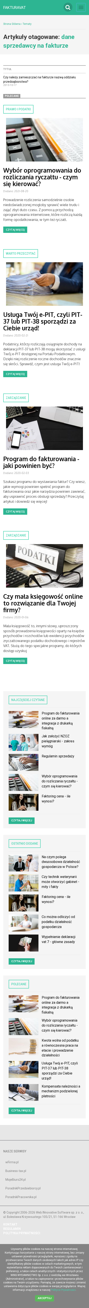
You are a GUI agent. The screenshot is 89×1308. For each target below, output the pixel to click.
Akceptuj (44, 1298)
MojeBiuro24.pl (15, 1179)
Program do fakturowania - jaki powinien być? (41, 462)
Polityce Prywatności (63, 1289)
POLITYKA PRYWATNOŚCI (21, 1233)
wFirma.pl (12, 1162)
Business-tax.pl (15, 1171)
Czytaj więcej (15, 229)
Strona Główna (12, 23)
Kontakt (10, 1224)
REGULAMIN (12, 1229)
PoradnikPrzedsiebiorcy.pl (23, 1188)
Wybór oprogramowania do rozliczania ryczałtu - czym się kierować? (42, 177)
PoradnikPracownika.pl (21, 1197)
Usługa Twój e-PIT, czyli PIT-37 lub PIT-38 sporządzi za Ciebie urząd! (42, 321)
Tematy (27, 23)
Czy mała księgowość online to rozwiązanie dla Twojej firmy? (43, 603)
